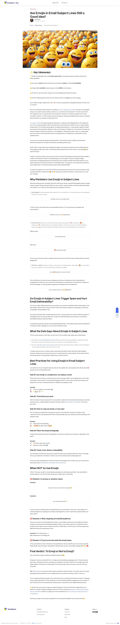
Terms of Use (29, 623)
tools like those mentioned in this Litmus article (53, 462)
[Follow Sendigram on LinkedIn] (93, 612)
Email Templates (40, 614)
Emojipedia (38, 571)
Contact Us (64, 2)
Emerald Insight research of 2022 (50, 340)
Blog (66, 617)
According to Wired (35, 123)
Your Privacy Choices (37, 623)
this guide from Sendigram (73, 402)
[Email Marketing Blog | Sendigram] (5, 2)
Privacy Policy (22, 623)
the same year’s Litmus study (45, 345)
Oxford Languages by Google (67, 109)
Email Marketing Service (42, 612)
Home (31, 25)
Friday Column (38, 25)
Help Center (55, 2)
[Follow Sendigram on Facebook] (97, 612)
